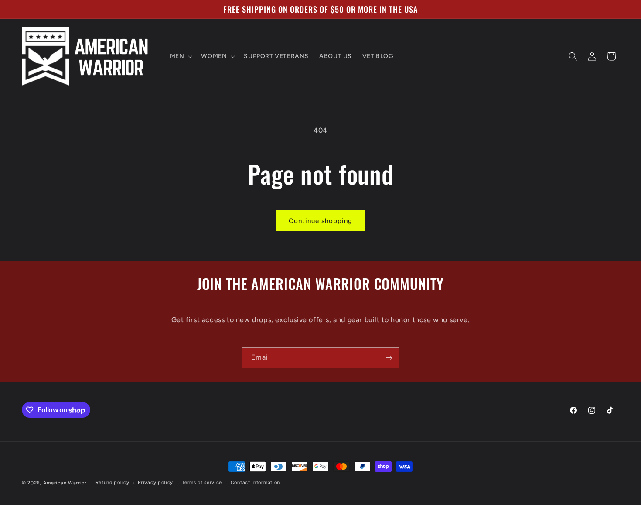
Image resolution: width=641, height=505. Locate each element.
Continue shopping (320, 221)
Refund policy (112, 482)
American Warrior (65, 483)
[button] (180, 56)
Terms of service (202, 482)
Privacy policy (155, 482)
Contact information (255, 482)
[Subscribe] (389, 357)
